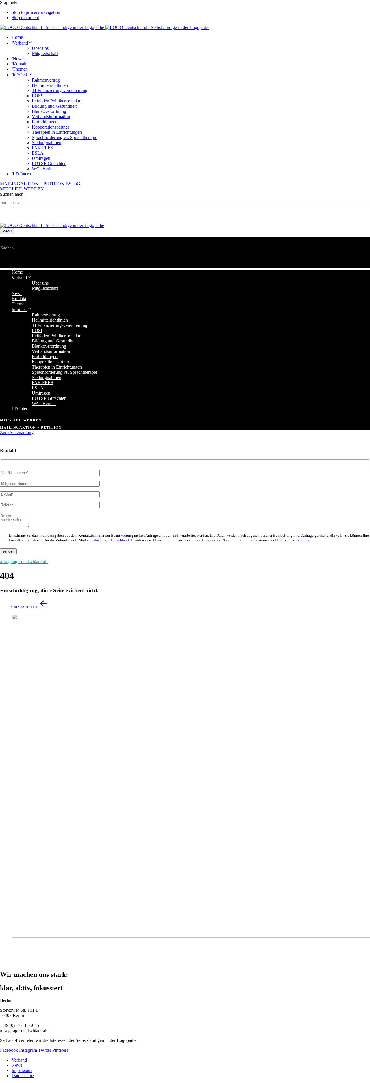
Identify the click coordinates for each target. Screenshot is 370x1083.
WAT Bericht (44, 168)
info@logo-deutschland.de (113, 540)
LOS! (37, 95)
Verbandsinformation (51, 116)
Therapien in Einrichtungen (57, 132)
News (17, 58)
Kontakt (19, 63)
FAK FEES (42, 147)
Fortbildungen (45, 121)
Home (17, 37)
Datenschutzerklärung (292, 540)
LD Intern (21, 173)
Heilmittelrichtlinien (50, 85)
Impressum (22, 1070)
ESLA (38, 153)
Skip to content (25, 17)
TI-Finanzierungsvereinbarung (59, 90)
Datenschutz (23, 1075)
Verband (20, 43)
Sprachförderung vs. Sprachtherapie (64, 137)
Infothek (20, 74)
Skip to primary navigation (36, 12)
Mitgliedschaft (45, 53)
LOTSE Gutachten (49, 163)
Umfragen (41, 158)
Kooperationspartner (50, 126)
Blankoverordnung (49, 111)
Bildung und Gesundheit (54, 106)
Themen (20, 69)
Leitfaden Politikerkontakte (56, 100)
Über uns (40, 48)
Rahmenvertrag (46, 80)
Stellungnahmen (46, 142)
